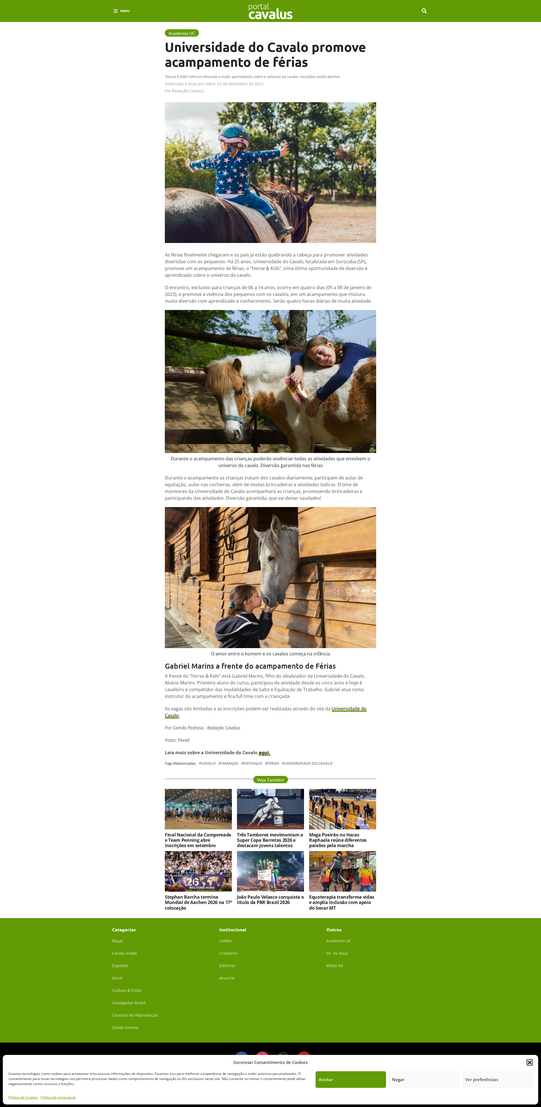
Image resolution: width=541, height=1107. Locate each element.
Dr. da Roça (337, 953)
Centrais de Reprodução (135, 1015)
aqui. (264, 752)
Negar (398, 1079)
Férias (273, 763)
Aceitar (326, 1079)
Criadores (228, 953)
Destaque (252, 763)
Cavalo (208, 763)
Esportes (120, 965)
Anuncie (227, 978)
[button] (530, 1062)
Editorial (227, 965)
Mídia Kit (334, 965)
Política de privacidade (58, 1097)
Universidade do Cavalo (308, 763)
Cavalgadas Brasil (128, 1002)
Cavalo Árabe (124, 953)
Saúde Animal (125, 1027)
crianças (229, 763)
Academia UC (338, 940)
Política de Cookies (23, 1097)
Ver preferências (481, 1079)
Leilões (225, 940)
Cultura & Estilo (126, 990)
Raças (117, 940)
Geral (117, 978)
